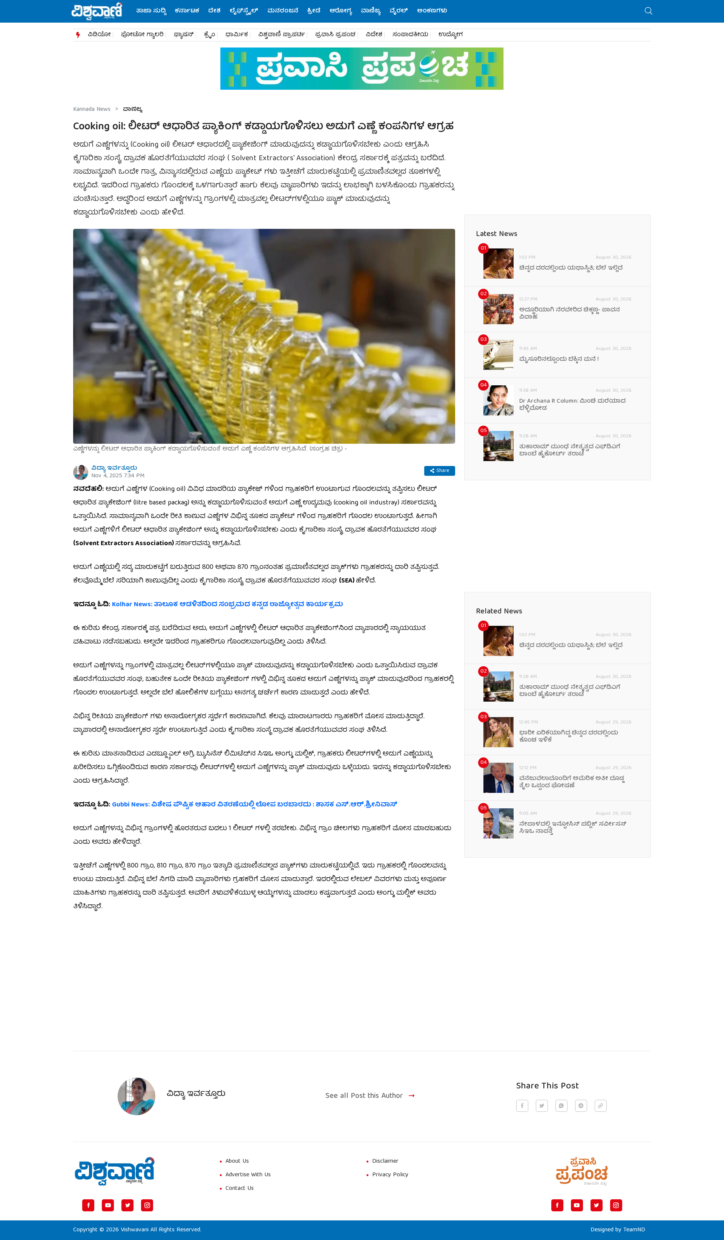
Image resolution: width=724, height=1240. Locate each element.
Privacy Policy (390, 1175)
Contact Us (239, 1188)
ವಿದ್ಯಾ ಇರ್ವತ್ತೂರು (114, 469)
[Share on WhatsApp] (561, 1105)
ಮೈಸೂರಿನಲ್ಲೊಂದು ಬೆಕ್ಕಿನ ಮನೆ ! (559, 359)
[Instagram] (147, 1205)
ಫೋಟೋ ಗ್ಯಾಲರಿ (142, 35)
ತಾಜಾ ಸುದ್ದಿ (151, 11)
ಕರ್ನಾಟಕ (187, 11)
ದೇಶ (214, 11)
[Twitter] (127, 1205)
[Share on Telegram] (581, 1105)
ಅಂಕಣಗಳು (432, 11)
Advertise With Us (248, 1175)
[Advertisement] (264, 977)
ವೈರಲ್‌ (399, 11)
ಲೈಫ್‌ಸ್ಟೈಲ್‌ (244, 11)
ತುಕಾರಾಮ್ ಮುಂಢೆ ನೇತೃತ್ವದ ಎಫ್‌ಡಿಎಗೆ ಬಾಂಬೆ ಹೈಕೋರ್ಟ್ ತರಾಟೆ (569, 451)
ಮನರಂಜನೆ (282, 11)
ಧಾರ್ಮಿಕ (236, 35)
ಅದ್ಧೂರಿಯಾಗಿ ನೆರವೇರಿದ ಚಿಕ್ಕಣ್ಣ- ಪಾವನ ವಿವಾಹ (569, 314)
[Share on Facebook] (522, 1105)
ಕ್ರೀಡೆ (314, 11)
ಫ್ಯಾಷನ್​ (184, 35)
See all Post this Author (364, 1096)
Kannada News (91, 109)
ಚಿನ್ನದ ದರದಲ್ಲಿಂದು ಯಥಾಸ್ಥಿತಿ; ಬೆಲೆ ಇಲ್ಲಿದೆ (571, 268)
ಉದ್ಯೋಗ (451, 35)
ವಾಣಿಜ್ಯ (370, 11)
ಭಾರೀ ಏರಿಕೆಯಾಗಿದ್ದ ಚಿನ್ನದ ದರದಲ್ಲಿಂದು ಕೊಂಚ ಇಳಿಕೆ (568, 737)
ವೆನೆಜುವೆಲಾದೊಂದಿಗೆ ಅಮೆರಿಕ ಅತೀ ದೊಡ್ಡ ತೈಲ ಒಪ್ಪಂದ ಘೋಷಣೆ (571, 783)
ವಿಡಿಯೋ (99, 35)
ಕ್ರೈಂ (209, 35)
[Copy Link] (600, 1105)
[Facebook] (88, 1205)
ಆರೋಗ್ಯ (341, 11)
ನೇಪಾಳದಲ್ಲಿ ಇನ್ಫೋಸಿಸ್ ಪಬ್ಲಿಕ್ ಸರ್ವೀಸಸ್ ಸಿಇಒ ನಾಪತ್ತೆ (572, 828)
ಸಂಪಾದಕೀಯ (410, 35)
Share (442, 470)
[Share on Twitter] (542, 1105)
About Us (237, 1161)
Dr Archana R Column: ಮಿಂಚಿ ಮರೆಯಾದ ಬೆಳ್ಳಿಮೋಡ (572, 405)
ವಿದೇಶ (374, 35)
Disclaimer (385, 1161)
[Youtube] (108, 1205)
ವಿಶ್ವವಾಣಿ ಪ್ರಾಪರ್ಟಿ (281, 35)
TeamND (634, 1230)
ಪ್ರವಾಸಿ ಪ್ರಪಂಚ (335, 35)
